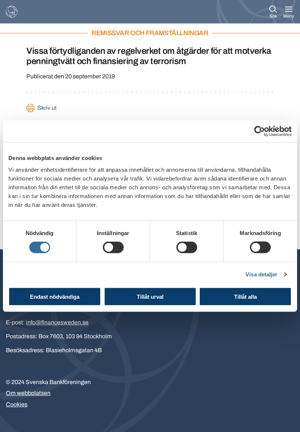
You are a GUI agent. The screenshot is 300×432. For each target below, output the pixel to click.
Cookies (16, 404)
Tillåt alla (245, 296)
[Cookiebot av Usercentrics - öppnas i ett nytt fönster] (260, 131)
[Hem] (12, 12)
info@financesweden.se (57, 322)
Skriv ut (47, 108)
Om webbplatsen (28, 393)
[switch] (113, 247)
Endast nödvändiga (54, 296)
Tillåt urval (150, 296)
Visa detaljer (261, 274)
